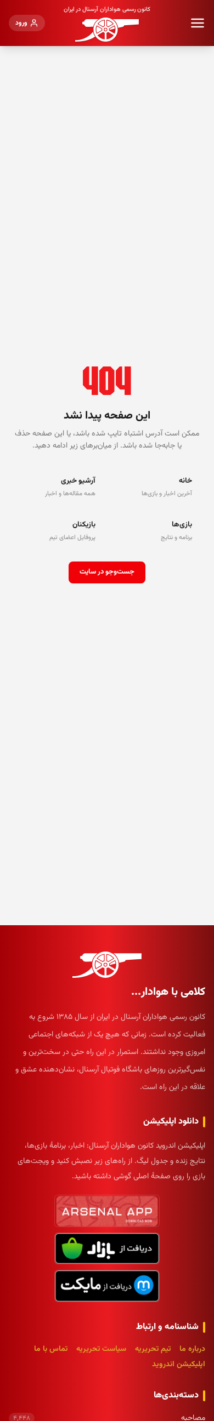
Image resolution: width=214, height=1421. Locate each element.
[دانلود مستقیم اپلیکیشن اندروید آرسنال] (107, 1211)
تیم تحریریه (153, 1349)
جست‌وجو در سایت (107, 571)
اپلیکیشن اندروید (178, 1364)
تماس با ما (50, 1349)
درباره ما (192, 1349)
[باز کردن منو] (197, 23)
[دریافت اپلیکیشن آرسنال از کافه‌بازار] (107, 1248)
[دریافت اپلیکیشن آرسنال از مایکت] (107, 1286)
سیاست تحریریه (101, 1349)
